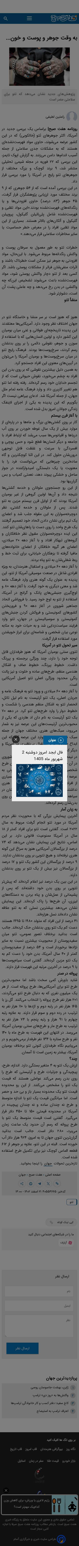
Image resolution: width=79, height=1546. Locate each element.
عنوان (52, 740)
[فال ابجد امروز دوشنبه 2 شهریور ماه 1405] (39, 780)
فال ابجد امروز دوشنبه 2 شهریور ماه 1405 (42, 755)
